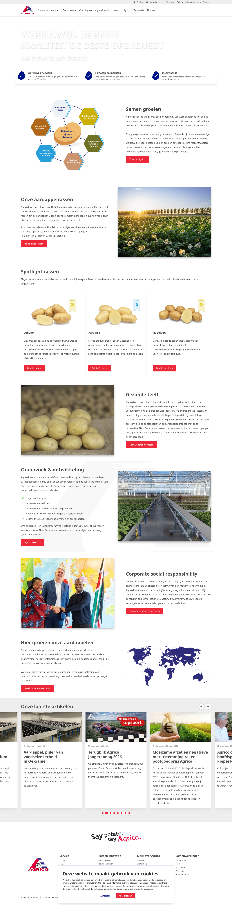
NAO (178, 863)
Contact (63, 860)
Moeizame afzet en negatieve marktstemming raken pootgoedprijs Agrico (180, 756)
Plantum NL (181, 860)
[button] (138, 2)
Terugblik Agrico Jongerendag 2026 (105, 754)
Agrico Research (105, 860)
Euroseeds (180, 867)
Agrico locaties (102, 10)
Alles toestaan (125, 895)
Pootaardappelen (46, 10)
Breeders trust (182, 874)
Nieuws (151, 10)
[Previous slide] (201, 706)
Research (139, 10)
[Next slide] (208, 706)
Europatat (180, 871)
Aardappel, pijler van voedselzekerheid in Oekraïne (43, 756)
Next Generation (105, 863)
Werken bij (142, 863)
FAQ (61, 863)
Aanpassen (105, 895)
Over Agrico (85, 10)
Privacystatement (51, 897)
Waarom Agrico (122, 10)
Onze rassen (69, 10)
